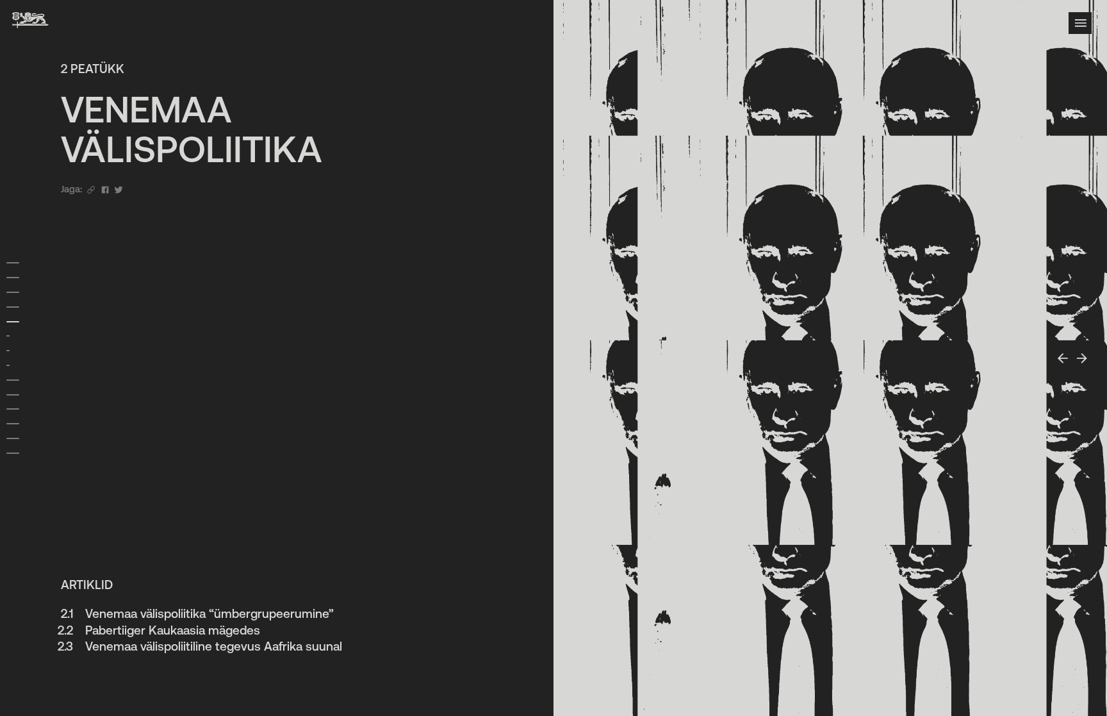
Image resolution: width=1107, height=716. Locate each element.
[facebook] (105, 189)
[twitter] (118, 189)
